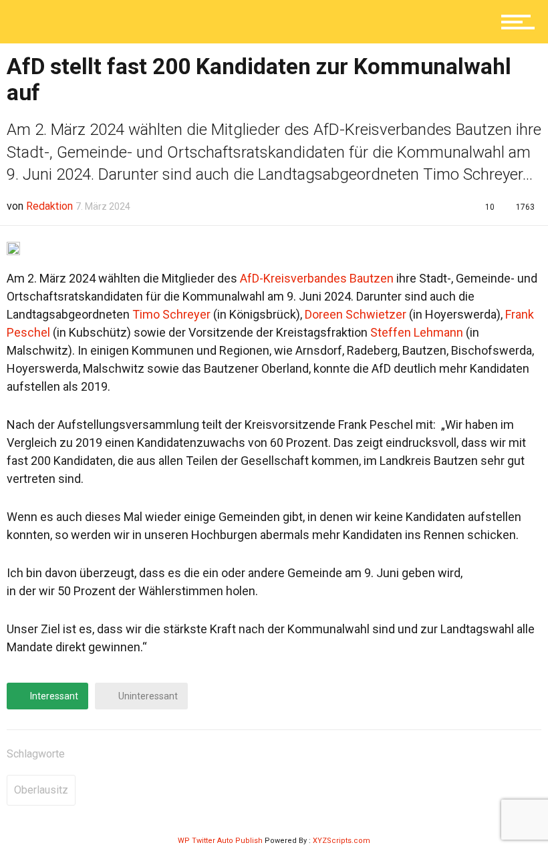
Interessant (53, 696)
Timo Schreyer (171, 314)
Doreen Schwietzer (355, 314)
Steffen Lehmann (416, 332)
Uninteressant (147, 696)
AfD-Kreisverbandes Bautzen (317, 278)
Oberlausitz (41, 790)
